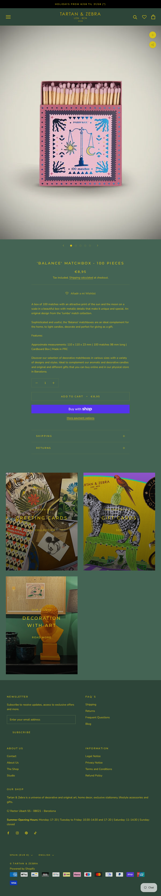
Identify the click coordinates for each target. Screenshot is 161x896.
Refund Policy (93, 775)
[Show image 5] (90, 246)
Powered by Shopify (22, 869)
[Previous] (63, 245)
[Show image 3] (80, 246)
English (44, 855)
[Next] (97, 245)
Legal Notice (93, 756)
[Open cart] (153, 17)
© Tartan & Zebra (24, 863)
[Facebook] (8, 832)
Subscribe (22, 732)
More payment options (80, 418)
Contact (11, 756)
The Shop (13, 769)
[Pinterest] (26, 832)
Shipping (44, 435)
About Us (13, 762)
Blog (88, 724)
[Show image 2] (76, 246)
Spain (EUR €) (19, 855)
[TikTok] (35, 832)
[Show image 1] (71, 246)
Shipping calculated (81, 277)
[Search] (135, 17)
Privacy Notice (93, 762)
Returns (43, 447)
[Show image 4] (85, 246)
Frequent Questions (97, 717)
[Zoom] (152, 35)
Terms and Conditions (98, 769)
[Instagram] (17, 832)
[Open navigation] (8, 17)
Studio (11, 775)
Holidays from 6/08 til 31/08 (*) (80, 4)
